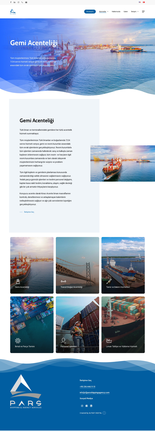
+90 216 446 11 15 (87, 386)
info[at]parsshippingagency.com (94, 392)
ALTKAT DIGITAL (95, 413)
